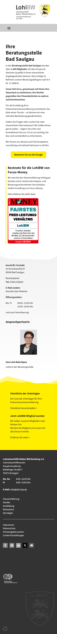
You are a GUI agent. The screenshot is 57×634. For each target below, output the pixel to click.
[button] (5, 628)
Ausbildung (8, 506)
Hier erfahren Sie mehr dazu (22, 194)
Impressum (8, 524)
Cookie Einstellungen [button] (13, 535)
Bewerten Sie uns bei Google (28, 154)
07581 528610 (16, 282)
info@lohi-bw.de (18, 489)
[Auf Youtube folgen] (31, 545)
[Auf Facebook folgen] (5, 545)
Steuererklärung (11, 499)
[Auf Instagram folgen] (12, 545)
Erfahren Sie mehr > (20, 437)
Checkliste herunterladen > (23, 408)
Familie (6, 502)
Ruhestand (8, 509)
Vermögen (8, 513)
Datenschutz (9, 528)
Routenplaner (12, 278)
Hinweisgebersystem (13, 532)
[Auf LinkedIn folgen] (18, 545)
